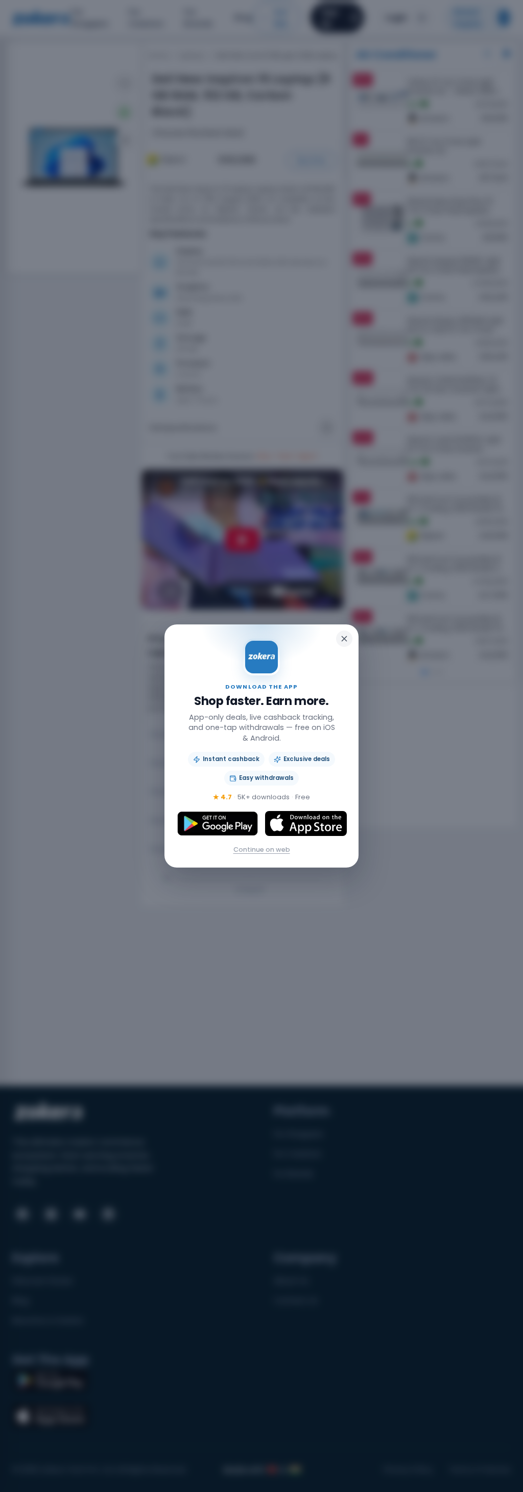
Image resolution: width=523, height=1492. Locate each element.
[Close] (344, 639)
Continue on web (261, 849)
